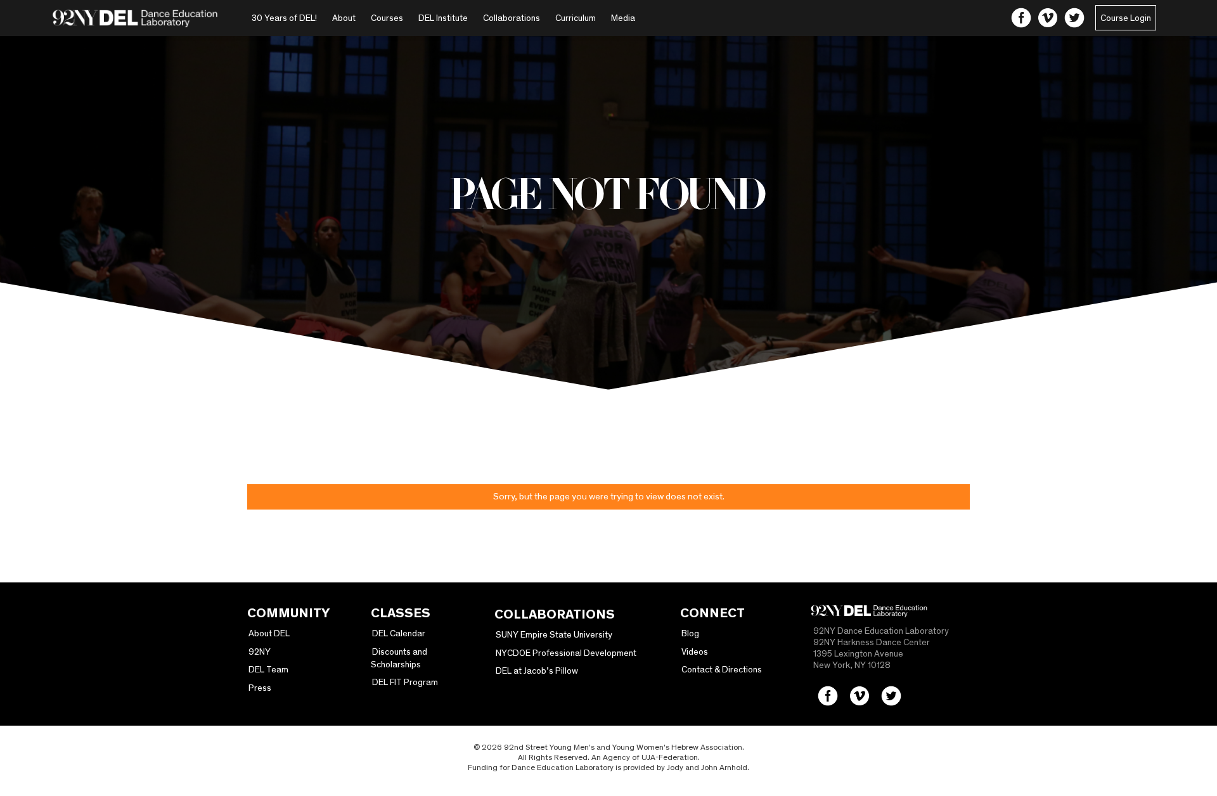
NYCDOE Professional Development (566, 652)
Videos (694, 651)
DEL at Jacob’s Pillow (537, 670)
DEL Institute (443, 17)
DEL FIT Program (405, 682)
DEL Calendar (398, 633)
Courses (387, 17)
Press (259, 687)
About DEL (269, 633)
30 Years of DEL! (284, 17)
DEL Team (268, 669)
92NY (259, 651)
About (344, 17)
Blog (690, 633)
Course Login (1125, 17)
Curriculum (575, 17)
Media (623, 17)
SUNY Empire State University (554, 634)
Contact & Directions (721, 669)
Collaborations (511, 17)
